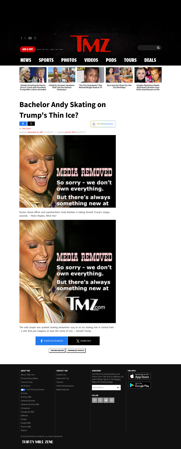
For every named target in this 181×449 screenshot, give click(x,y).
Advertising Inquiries (65, 386)
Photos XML (26, 427)
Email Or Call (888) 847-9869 (50, 50)
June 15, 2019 (70, 132)
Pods (111, 60)
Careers (59, 382)
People (24, 419)
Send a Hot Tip (62, 378)
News (25, 60)
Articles (24, 393)
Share (53, 340)
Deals (150, 60)
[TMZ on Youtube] (30, 38)
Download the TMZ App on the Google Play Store (139, 385)
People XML (26, 423)
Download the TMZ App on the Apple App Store (139, 376)
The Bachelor (57, 350)
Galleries (24, 416)
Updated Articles (28, 401)
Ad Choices (25, 386)
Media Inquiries (62, 389)
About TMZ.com (28, 375)
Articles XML (26, 397)
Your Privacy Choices (35, 389)
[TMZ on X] (25, 38)
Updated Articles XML (30, 404)
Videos (91, 60)
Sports (46, 60)
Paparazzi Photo (76, 350)
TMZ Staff (26, 128)
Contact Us (61, 375)
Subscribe (118, 387)
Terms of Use (26, 382)
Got (27, 49)
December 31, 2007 (35, 132)
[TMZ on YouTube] (106, 400)
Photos (69, 60)
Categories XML (27, 412)
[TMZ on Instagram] (35, 38)
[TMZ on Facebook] (21, 38)
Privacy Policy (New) (29, 378)
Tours (130, 60)
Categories (25, 408)
